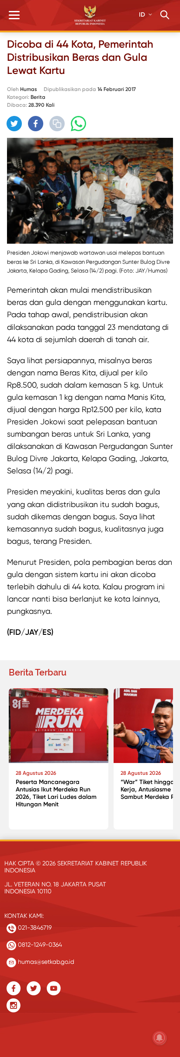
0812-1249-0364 (39, 944)
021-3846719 (34, 927)
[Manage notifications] (159, 1038)
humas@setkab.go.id (45, 961)
